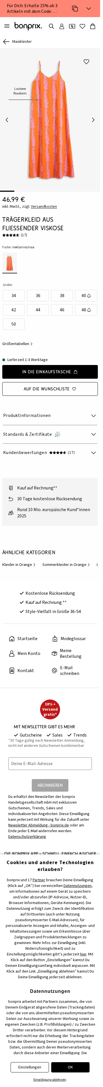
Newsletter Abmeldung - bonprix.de (38, 821)
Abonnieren (50, 781)
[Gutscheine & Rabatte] (72, 26)
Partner (39, 880)
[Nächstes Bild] (93, 117)
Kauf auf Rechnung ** (46, 598)
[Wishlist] (82, 26)
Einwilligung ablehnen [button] (49, 1079)
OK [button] (70, 1067)
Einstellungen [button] (29, 1067)
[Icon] (75, 8)
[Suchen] (51, 26)
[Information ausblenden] (88, 8)
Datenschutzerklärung (27, 833)
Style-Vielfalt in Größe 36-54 (53, 607)
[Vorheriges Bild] (6, 117)
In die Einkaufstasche (46, 367)
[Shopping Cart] (93, 26)
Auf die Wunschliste (47, 385)
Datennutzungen (78, 886)
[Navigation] (6, 26)
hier (83, 954)
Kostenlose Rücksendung (50, 589)
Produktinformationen (27, 411)
